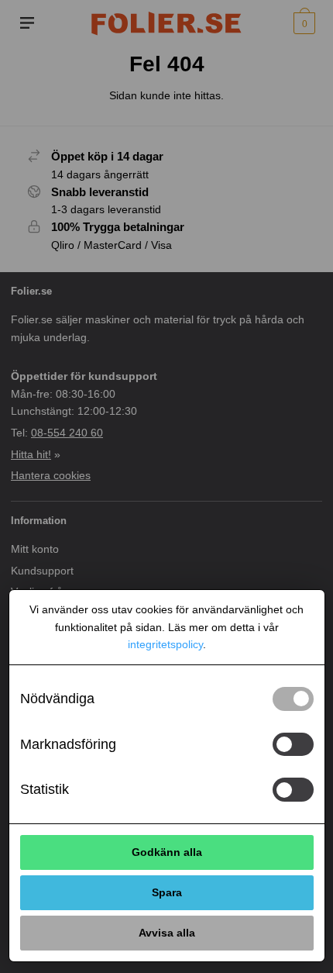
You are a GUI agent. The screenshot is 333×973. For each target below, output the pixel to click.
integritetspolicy (165, 644)
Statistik (44, 789)
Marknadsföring (68, 744)
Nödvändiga (57, 698)
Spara (167, 892)
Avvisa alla (167, 932)
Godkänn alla (167, 852)
